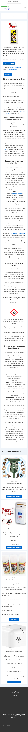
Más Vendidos (9, 15)
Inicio (5, 15)
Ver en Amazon (9, 63)
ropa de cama (14, 223)
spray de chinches (17, 193)
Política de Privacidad (15, 693)
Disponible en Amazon (14, 682)
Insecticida (15, 69)
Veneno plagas (5, 9)
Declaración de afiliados (15, 697)
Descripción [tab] (8, 74)
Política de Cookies (15, 692)
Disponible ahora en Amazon (14, 496)
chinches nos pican (14, 107)
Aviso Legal (15, 695)
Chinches (11, 67)
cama (6, 149)
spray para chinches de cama (17, 233)
